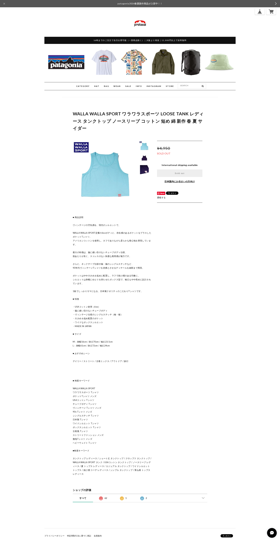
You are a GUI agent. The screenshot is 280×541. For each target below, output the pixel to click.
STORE (170, 86)
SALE (128, 86)
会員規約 (98, 536)
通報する (161, 197)
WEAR (117, 86)
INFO (139, 86)
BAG (106, 86)
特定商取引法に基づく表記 (79, 536)
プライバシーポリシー (54, 536)
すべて (82, 498)
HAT (96, 86)
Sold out (179, 173)
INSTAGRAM (153, 86)
